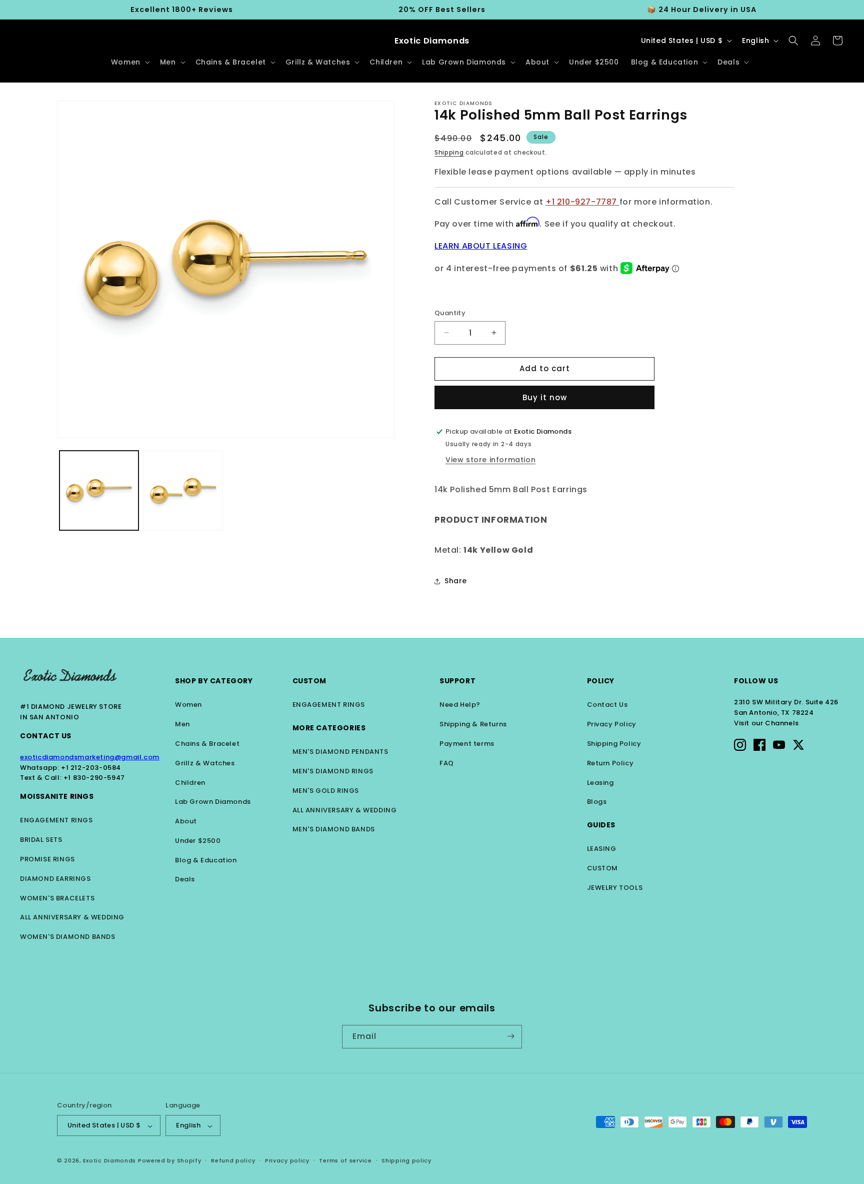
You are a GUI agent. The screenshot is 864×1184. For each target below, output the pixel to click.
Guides (601, 825)
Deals (185, 879)
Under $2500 (198, 840)
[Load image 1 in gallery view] (99, 490)
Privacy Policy (611, 724)
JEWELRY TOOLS (615, 887)
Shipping (449, 152)
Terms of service (345, 1160)
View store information (491, 460)
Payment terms (467, 743)
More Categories (329, 728)
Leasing (600, 782)
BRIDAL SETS (41, 839)
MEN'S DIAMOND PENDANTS (340, 751)
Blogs (597, 801)
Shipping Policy (614, 743)
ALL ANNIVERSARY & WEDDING (72, 917)
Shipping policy (407, 1160)
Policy (601, 681)
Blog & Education (206, 860)
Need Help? (460, 704)
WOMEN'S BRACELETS (57, 898)
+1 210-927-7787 (583, 202)
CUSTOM (602, 868)
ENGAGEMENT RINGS (56, 820)
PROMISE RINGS (47, 859)
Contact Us (46, 736)
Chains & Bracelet (207, 743)
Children (190, 782)
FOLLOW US (756, 681)
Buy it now (544, 397)
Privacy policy (287, 1160)
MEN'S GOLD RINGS (326, 790)
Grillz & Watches (205, 763)
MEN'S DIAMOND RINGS (333, 771)
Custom (309, 681)
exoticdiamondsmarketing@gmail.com (90, 757)
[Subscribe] (511, 1036)
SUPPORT (458, 681)
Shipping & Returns (473, 724)
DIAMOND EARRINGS (55, 878)
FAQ (447, 763)
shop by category (214, 681)
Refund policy (233, 1160)
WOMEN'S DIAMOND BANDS (68, 936)
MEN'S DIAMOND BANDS (333, 829)
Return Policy (610, 763)
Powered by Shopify (170, 1161)
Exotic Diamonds (109, 1161)
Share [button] (455, 581)
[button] (129, 62)
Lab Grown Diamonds (213, 801)
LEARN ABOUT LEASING (480, 246)
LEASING (601, 848)
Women (188, 704)
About (186, 821)
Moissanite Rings (57, 796)
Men (182, 724)
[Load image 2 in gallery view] (183, 490)
